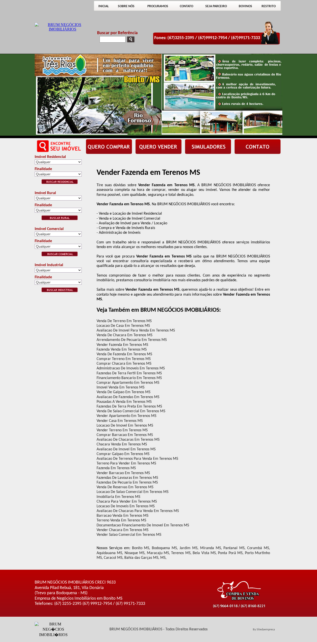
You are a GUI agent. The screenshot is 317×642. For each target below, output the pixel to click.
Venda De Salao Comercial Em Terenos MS (131, 411)
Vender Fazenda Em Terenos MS (122, 345)
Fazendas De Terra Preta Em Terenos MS (129, 407)
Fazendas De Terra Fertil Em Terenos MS (129, 373)
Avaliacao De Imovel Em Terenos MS (126, 449)
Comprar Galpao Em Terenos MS (123, 454)
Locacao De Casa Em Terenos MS (123, 326)
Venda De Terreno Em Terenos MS (124, 321)
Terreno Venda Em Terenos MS (121, 520)
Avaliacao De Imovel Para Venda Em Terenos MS (136, 331)
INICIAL (103, 6)
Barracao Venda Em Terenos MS (122, 516)
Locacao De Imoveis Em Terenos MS (126, 506)
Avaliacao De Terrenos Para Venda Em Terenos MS (137, 459)
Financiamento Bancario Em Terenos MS (129, 378)
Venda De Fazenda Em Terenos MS (124, 354)
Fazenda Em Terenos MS (116, 468)
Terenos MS (180, 553)
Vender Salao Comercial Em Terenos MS (129, 535)
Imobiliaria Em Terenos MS (118, 497)
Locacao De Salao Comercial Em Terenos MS (132, 492)
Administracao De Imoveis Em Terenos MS (131, 368)
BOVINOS (245, 6)
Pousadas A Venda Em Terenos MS (124, 402)
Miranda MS (210, 548)
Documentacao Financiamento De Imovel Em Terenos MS (143, 525)
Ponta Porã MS (230, 553)
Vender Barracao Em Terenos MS (123, 473)
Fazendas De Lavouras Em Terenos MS (127, 478)
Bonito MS (140, 548)
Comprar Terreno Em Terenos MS (124, 359)
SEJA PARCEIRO (216, 6)
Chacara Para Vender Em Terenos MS (127, 502)
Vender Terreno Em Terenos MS (122, 430)
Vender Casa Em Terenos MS (120, 421)
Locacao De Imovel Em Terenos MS (125, 426)
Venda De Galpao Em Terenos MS (123, 392)
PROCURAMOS (157, 6)
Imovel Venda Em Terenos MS (120, 387)
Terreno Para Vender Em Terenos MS (126, 463)
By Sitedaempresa (264, 629)
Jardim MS (188, 548)
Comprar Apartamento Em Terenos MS (128, 383)
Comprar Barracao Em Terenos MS (125, 435)
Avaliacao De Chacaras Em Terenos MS (128, 440)
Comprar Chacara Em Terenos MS (124, 364)
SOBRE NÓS (126, 6)
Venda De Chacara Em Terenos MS (124, 335)
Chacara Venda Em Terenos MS (122, 444)
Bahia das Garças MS (141, 558)
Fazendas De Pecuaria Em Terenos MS (127, 483)
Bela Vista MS (204, 553)
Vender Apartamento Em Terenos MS (126, 416)
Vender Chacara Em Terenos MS (122, 530)
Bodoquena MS (164, 548)
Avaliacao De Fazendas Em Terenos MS (128, 397)
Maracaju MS (158, 553)
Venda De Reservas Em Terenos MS (125, 487)
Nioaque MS (134, 553)
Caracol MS (113, 558)
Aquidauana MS (109, 553)
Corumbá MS (258, 548)
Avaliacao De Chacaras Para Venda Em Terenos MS (138, 511)
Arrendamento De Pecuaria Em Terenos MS (132, 340)
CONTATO (186, 6)
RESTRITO (269, 6)
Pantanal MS (233, 548)
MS (162, 558)
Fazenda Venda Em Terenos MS (122, 350)
